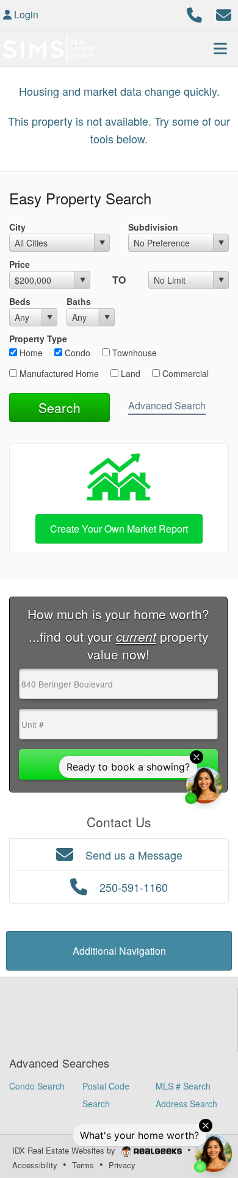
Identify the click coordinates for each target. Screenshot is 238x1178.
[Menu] (220, 48)
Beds (20, 301)
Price (19, 264)
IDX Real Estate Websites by (65, 1150)
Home (30, 353)
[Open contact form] (223, 13)
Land (129, 373)
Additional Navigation (119, 951)
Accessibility (34, 1165)
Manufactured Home (58, 373)
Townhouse (133, 353)
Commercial (184, 373)
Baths (79, 301)
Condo (76, 353)
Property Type (38, 338)
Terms (83, 1165)
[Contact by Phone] (194, 13)
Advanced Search (167, 405)
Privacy (122, 1165)
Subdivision (153, 227)
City (17, 227)
